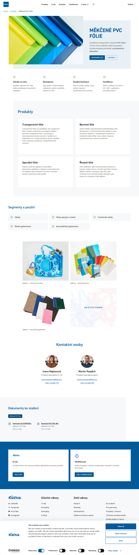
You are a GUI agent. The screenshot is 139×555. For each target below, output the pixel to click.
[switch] (62, 550)
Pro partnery (111, 507)
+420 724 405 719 (52, 383)
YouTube (15, 511)
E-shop (83, 4)
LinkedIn (14, 503)
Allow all (121, 526)
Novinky (77, 507)
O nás (53, 4)
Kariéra (77, 503)
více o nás (18, 475)
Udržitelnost (73, 4)
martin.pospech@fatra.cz (87, 379)
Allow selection (121, 533)
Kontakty (62, 4)
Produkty (44, 4)
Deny (121, 541)
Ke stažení (110, 503)
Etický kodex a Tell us (115, 519)
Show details (113, 551)
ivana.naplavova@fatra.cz (51, 379)
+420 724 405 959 (87, 383)
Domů (5, 11)
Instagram (15, 515)
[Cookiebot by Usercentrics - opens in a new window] (14, 550)
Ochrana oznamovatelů (116, 515)
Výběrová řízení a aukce (84, 515)
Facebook (15, 507)
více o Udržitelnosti (84, 475)
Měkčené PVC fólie (15, 416)
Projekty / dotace (113, 511)
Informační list (97, 58)
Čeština (130, 4)
